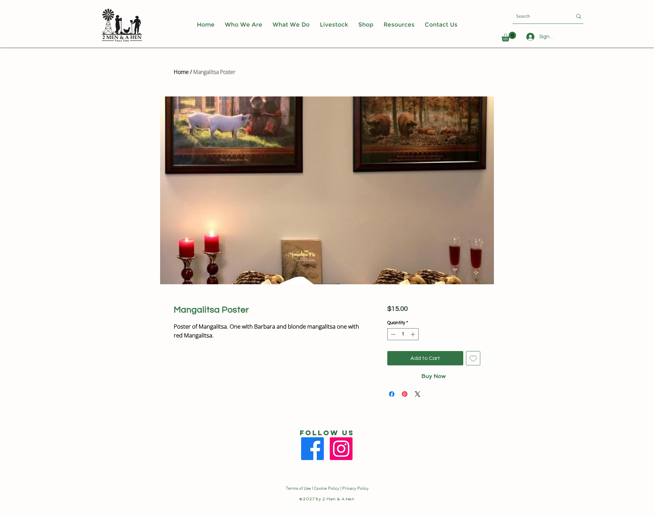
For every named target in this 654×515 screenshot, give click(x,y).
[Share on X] (418, 394)
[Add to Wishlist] (473, 358)
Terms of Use (298, 488)
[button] (399, 24)
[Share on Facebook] (392, 394)
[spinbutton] (402, 334)
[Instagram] (341, 448)
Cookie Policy (326, 488)
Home (181, 72)
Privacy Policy (355, 488)
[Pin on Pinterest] (405, 394)
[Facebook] (312, 448)
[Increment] (413, 334)
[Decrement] (392, 334)
